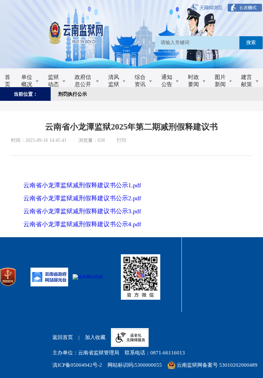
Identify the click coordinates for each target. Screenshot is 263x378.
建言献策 (246, 80)
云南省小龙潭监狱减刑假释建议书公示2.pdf (82, 198)
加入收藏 (95, 337)
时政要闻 (193, 80)
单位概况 (26, 80)
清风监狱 (113, 80)
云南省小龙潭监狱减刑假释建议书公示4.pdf (82, 224)
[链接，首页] (129, 33)
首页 (7, 80)
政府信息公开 (83, 80)
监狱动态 (53, 80)
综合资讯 (140, 80)
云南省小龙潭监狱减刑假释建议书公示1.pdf (82, 185)
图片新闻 (220, 80)
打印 (121, 140)
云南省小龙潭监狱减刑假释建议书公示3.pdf (82, 211)
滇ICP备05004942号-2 (77, 365)
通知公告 (166, 80)
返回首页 (62, 337)
